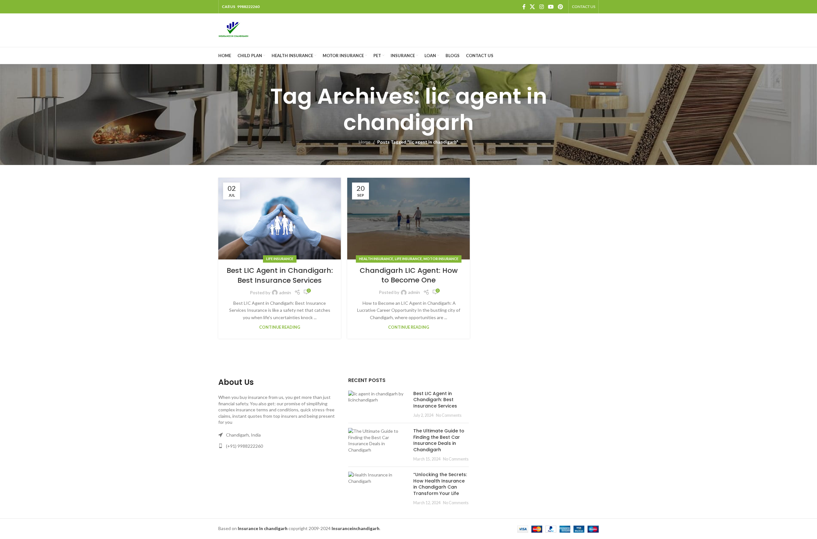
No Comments (448, 415)
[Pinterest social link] (560, 6)
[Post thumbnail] (378, 404)
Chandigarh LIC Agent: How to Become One (409, 275)
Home (365, 142)
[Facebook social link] (524, 6)
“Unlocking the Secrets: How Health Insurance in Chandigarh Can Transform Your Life (440, 484)
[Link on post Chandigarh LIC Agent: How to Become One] (408, 218)
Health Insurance (376, 259)
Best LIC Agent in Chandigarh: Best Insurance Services (280, 275)
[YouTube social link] (551, 6)
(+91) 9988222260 (244, 446)
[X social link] (532, 6)
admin (285, 292)
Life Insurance (279, 259)
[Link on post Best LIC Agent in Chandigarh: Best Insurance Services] (279, 218)
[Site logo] (233, 29)
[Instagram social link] (541, 6)
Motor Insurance (440, 259)
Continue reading (279, 327)
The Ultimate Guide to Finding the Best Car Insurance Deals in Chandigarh (438, 440)
